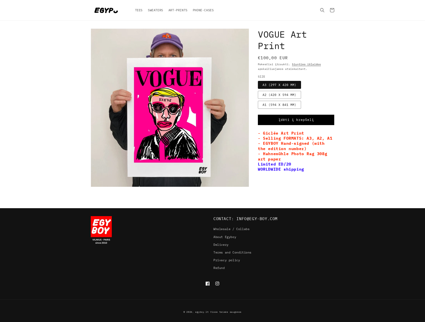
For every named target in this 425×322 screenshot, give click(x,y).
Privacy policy (226, 260)
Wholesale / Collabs (231, 229)
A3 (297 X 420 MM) (279, 85)
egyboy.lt (202, 312)
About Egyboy (224, 237)
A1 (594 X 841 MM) (279, 105)
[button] (322, 10)
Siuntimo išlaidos (306, 64)
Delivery (221, 245)
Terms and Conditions (232, 252)
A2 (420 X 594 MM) (279, 95)
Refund (219, 268)
